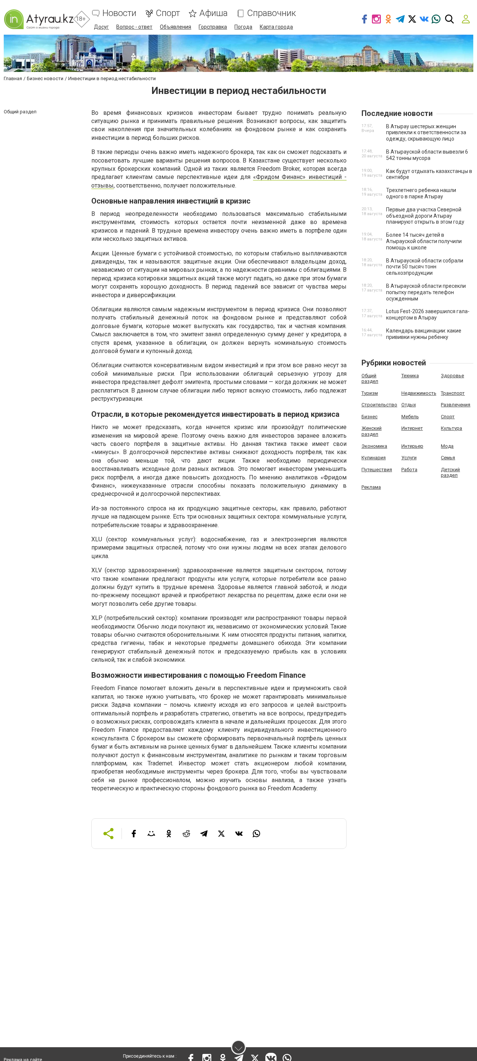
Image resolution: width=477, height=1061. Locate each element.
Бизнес (369, 416)
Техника (410, 375)
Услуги (409, 457)
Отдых (408, 404)
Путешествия (376, 469)
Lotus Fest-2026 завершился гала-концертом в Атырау (428, 314)
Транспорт (453, 393)
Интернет (412, 428)
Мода (447, 446)
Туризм (369, 393)
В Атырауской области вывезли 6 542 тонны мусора (427, 155)
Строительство (379, 404)
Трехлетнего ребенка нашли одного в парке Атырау (421, 193)
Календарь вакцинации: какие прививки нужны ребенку (423, 334)
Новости (119, 13)
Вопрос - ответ (134, 27)
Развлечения (455, 404)
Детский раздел (450, 472)
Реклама (371, 487)
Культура (451, 428)
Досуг (101, 27)
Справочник (271, 13)
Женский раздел (371, 431)
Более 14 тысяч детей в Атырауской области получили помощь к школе (424, 241)
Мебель (410, 416)
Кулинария (373, 457)
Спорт (168, 13)
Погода (243, 27)
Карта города (276, 27)
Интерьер (412, 446)
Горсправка (213, 27)
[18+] (38, 19)
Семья (448, 457)
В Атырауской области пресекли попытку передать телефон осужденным (426, 292)
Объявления (175, 27)
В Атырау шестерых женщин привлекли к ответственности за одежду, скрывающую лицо (426, 132)
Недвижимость (418, 393)
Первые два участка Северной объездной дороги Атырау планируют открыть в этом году (425, 216)
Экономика (374, 446)
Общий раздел (369, 378)
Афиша (213, 13)
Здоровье (452, 375)
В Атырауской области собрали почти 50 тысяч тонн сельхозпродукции (424, 267)
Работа (409, 469)
